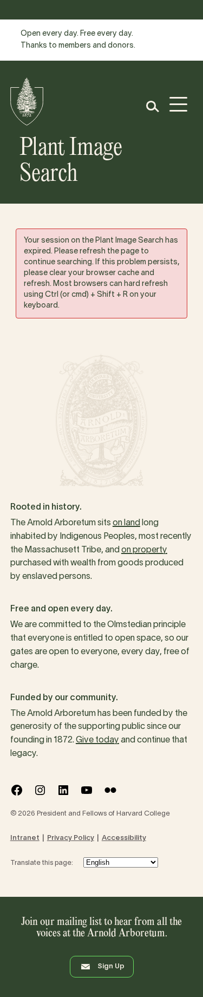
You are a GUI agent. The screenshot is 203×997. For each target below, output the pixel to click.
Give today (97, 740)
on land (126, 523)
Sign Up (111, 966)
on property (144, 550)
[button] (151, 106)
